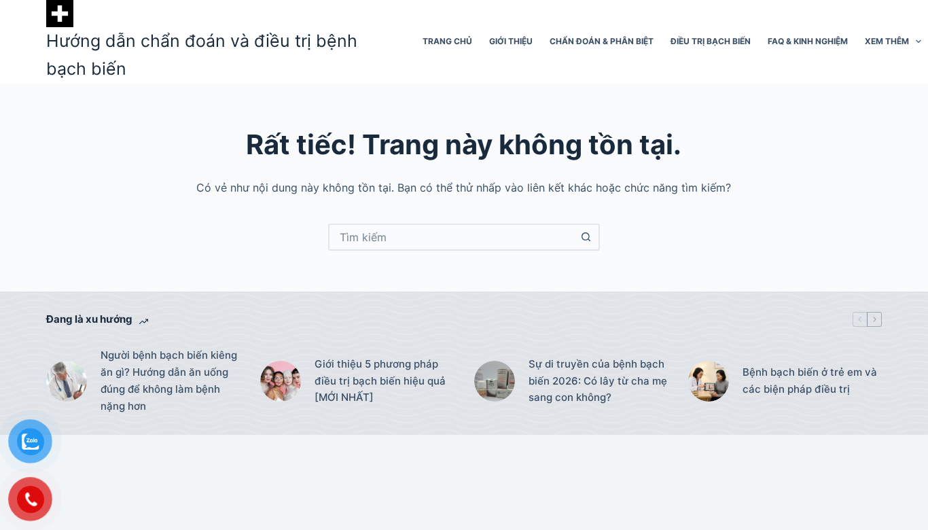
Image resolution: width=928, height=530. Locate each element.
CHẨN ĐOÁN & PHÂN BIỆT (602, 41)
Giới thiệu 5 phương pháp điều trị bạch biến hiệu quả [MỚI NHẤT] (380, 380)
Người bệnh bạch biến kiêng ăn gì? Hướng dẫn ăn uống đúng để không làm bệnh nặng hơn (169, 380)
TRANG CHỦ (447, 41)
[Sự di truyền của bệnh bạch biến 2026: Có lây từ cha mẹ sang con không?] (494, 381)
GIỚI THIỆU (511, 41)
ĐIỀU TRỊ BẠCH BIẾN (711, 41)
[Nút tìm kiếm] (586, 237)
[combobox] (451, 237)
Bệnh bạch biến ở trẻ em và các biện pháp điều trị (810, 380)
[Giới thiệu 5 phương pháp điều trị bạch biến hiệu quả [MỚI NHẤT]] (280, 381)
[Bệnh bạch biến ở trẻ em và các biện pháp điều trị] (708, 381)
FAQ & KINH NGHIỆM (808, 41)
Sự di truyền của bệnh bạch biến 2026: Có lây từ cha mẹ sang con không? (598, 380)
